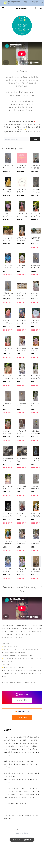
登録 (35, 139)
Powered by (20, 833)
